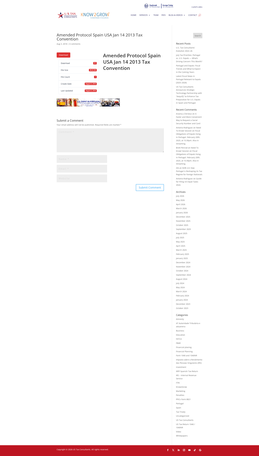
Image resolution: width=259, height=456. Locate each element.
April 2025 (180, 246)
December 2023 (183, 304)
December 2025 (183, 216)
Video (178, 431)
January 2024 (182, 300)
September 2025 (183, 229)
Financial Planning (184, 351)
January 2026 (182, 212)
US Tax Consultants (184, 420)
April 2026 (180, 204)
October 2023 (182, 308)
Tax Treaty (180, 412)
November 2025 (183, 221)
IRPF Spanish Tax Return (187, 371)
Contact (192, 15)
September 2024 (183, 275)
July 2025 (180, 237)
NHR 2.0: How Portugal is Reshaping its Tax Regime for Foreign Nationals (189, 171)
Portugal (180, 403)
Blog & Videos (176, 15)
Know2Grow (181, 387)
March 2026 (181, 208)
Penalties (180, 395)
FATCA (179, 339)
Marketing (180, 391)
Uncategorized (182, 416)
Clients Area (197, 7)
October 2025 (182, 225)
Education (180, 335)
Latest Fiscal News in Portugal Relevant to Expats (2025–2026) (188, 79)
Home (133, 15)
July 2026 (180, 196)
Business (180, 330)
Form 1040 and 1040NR (186, 355)
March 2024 (181, 291)
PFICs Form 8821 (183, 399)
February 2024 (182, 295)
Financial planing (184, 347)
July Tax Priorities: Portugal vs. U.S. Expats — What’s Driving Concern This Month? (189, 58)
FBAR (178, 343)
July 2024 (180, 283)
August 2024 (181, 279)
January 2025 (182, 258)
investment (181, 367)
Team (156, 15)
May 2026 (180, 200)
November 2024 (183, 266)
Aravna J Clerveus (184, 113)
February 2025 (182, 254)
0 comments (74, 44)
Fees (163, 15)
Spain (178, 407)
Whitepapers (182, 435)
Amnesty (180, 319)
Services (143, 15)
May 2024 (180, 287)
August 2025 (181, 233)
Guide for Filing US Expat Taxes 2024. (189, 181)
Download (63, 55)
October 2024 (182, 270)
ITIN (178, 382)
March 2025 (181, 250)
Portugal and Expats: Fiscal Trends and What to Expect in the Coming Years (188, 68)
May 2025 (180, 241)
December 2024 (183, 262)
